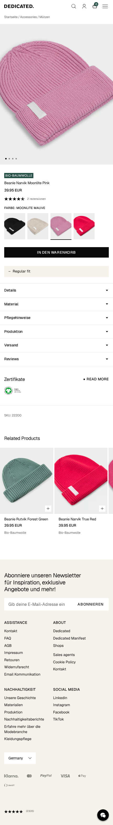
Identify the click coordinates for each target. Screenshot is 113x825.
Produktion (13, 331)
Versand (11, 345)
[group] (26, 493)
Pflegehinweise (17, 317)
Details (10, 290)
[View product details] (26, 524)
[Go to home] (19, 6)
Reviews (11, 359)
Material (11, 304)
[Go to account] (84, 6)
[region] (56, 493)
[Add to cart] (48, 509)
